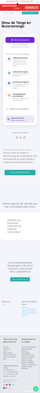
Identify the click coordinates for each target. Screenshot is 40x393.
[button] (20, 61)
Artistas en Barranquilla (28, 347)
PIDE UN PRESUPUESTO (20, 172)
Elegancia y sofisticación (29, 311)
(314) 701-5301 (12, 1)
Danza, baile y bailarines (29, 309)
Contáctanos (7, 349)
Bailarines (24, 307)
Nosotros (5, 347)
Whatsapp (25, 1)
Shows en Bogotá (27, 349)
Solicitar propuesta (21, 40)
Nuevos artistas (7, 353)
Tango (3, 305)
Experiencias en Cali (28, 355)
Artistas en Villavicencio (29, 364)
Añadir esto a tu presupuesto (19, 109)
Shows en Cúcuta (27, 359)
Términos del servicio (9, 355)
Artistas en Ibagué (27, 360)
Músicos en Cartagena (28, 357)
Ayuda (5, 351)
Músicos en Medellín (28, 362)
